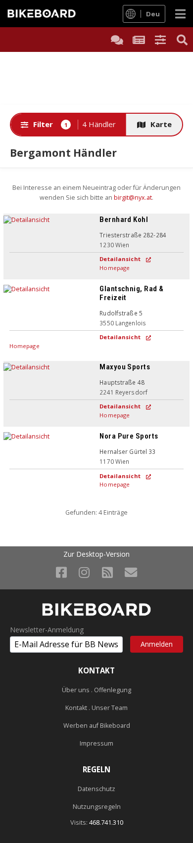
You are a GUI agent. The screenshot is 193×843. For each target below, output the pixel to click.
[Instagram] (84, 572)
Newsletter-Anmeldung (47, 630)
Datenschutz (96, 789)
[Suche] (182, 39)
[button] (160, 39)
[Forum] (117, 39)
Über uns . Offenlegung (96, 690)
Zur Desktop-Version (96, 554)
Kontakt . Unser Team (96, 708)
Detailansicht (120, 259)
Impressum (96, 743)
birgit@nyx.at (133, 197)
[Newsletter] (131, 572)
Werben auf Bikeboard (96, 725)
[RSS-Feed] (107, 572)
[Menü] (180, 13)
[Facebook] (61, 572)
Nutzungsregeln (97, 806)
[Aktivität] (138, 39)
